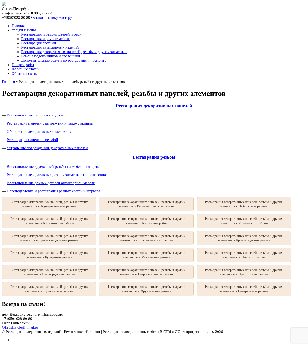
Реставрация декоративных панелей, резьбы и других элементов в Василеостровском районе (146, 204)
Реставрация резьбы (154, 157)
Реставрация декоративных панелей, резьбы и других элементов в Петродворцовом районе (146, 272)
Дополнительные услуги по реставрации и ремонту (63, 60)
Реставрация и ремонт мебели (45, 39)
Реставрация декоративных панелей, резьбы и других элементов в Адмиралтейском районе (49, 204)
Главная (18, 26)
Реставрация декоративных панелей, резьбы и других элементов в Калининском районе (49, 221)
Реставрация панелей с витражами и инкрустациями (50, 123)
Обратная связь (24, 73)
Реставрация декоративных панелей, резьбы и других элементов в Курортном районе (49, 255)
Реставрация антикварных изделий (50, 47)
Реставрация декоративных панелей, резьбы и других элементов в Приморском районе (243, 272)
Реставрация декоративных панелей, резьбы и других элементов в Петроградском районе (49, 272)
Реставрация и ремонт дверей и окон (51, 34)
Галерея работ (23, 65)
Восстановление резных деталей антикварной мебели (51, 183)
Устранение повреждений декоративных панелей (47, 148)
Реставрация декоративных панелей (154, 105)
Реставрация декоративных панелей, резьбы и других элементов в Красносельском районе (146, 238)
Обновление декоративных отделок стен (40, 131)
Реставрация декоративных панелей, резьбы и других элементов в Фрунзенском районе (146, 289)
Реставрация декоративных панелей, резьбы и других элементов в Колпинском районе (243, 221)
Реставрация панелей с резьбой (32, 140)
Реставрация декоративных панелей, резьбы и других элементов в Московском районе (146, 255)
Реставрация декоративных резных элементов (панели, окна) (57, 175)
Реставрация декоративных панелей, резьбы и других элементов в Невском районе (243, 255)
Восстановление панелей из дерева (35, 115)
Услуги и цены (24, 30)
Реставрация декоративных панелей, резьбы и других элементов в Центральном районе (243, 289)
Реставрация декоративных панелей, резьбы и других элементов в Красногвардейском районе (49, 238)
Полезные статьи (25, 69)
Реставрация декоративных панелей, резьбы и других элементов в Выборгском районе (243, 204)
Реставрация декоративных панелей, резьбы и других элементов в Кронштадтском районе (243, 238)
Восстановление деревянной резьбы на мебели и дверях (53, 166)
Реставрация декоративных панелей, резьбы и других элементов (74, 52)
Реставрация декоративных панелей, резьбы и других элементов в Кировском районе (146, 221)
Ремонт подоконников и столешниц (50, 56)
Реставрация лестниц (38, 43)
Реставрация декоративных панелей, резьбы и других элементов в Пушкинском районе (49, 289)
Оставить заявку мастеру (51, 17)
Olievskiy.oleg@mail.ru (20, 327)
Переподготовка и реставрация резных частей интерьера (53, 191)
